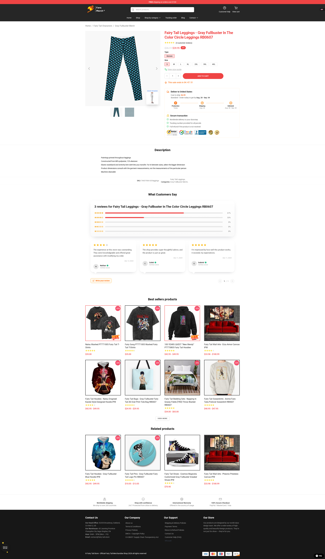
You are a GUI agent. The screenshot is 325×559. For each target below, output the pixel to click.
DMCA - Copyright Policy (134, 534)
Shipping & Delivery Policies (175, 523)
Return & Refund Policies (174, 530)
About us (129, 523)
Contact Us (169, 534)
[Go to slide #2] (129, 112)
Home (88, 26)
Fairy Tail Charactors (103, 26)
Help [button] (320, 556)
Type (166, 52)
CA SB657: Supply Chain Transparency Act (142, 537)
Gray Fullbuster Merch (125, 26)
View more (162, 418)
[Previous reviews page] (220, 281)
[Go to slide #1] (116, 112)
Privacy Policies (131, 530)
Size (166, 60)
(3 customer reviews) (184, 43)
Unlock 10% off (5, 547)
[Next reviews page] (232, 281)
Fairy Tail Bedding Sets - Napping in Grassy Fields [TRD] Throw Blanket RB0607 (180, 402)
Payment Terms (171, 526)
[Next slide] (156, 68)
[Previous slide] (89, 68)
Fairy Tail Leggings (177, 179)
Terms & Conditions (133, 526)
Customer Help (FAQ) (173, 537)
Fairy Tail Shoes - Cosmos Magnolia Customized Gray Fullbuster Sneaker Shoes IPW (181, 477)
